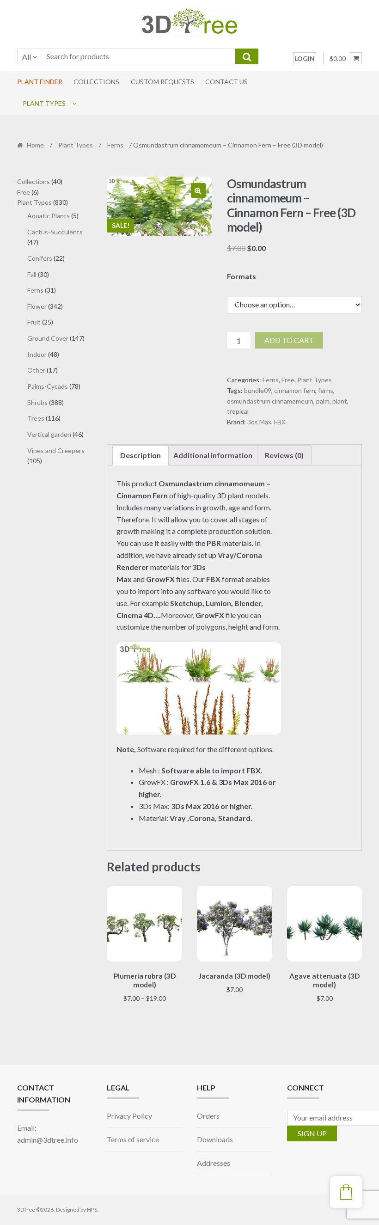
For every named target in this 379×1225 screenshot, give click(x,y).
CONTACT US (226, 82)
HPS (92, 1209)
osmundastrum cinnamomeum (270, 401)
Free (287, 380)
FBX (280, 422)
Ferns (115, 145)
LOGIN (304, 58)
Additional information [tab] (212, 455)
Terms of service (133, 1139)
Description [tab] (140, 455)
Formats (241, 276)
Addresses (213, 1162)
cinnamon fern (294, 390)
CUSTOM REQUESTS (162, 82)
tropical (238, 411)
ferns (325, 390)
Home (35, 145)
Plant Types (44, 103)
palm (323, 401)
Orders (208, 1115)
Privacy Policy (129, 1115)
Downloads (215, 1139)
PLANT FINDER (39, 82)
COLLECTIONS (96, 82)
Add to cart (289, 340)
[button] (198, 190)
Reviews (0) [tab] (284, 455)
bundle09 (257, 390)
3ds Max (259, 422)
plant (339, 401)
